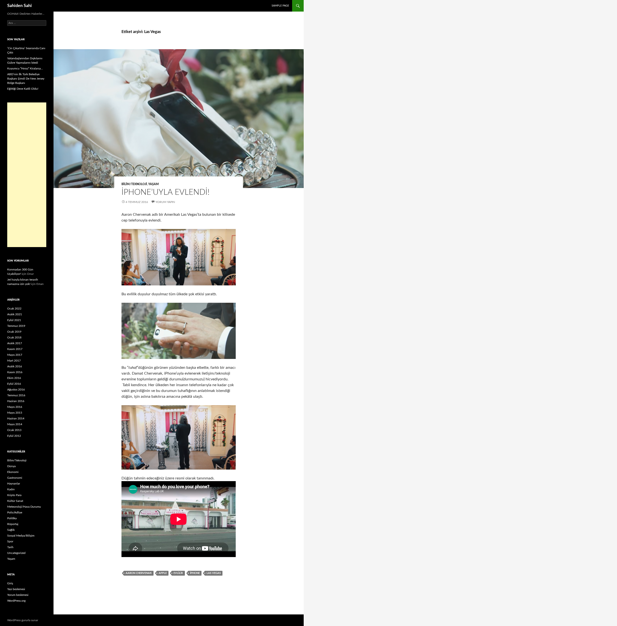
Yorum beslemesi (17, 594)
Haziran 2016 (15, 401)
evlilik (178, 573)
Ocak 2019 (14, 331)
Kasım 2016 (14, 372)
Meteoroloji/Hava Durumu (24, 506)
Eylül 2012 (14, 435)
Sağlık (11, 529)
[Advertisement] (26, 174)
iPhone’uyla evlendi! (165, 192)
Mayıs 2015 (14, 412)
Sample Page (280, 5)
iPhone (195, 573)
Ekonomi (13, 472)
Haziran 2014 (15, 418)
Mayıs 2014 (14, 424)
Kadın (11, 489)
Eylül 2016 (14, 383)
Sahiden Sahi (19, 6)
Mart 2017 (14, 360)
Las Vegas (214, 573)
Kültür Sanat (15, 500)
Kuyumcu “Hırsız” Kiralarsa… (25, 68)
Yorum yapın (165, 202)
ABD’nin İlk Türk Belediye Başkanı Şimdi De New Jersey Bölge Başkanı (25, 78)
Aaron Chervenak (139, 573)
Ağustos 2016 (16, 389)
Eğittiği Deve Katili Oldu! (22, 88)
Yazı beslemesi (16, 589)
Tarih (10, 547)
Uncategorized (16, 553)
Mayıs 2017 (14, 354)
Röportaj (12, 524)
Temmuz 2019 (16, 325)
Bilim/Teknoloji (134, 184)
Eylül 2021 (14, 320)
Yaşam (153, 184)
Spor (10, 541)
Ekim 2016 (14, 378)
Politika (12, 518)
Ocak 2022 (14, 308)
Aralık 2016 (14, 366)
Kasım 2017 (14, 349)
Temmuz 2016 (16, 395)
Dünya (11, 466)
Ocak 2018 (14, 337)
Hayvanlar (13, 483)
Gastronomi (14, 477)
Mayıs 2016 (14, 406)
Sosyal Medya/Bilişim (20, 535)
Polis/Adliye (14, 512)
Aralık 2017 (14, 343)
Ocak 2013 (14, 430)
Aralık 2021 (14, 314)
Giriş (10, 583)
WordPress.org (16, 600)
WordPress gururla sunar (22, 620)
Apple (163, 573)
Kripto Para (14, 495)
